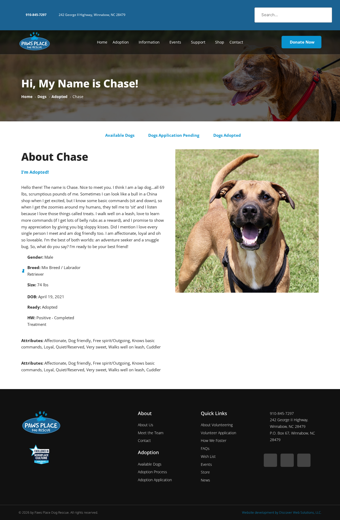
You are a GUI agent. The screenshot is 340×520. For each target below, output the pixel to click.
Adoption (121, 42)
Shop (219, 42)
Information (149, 42)
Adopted (38, 172)
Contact (236, 42)
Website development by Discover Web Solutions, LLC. (281, 512)
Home (102, 42)
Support (198, 42)
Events (175, 42)
